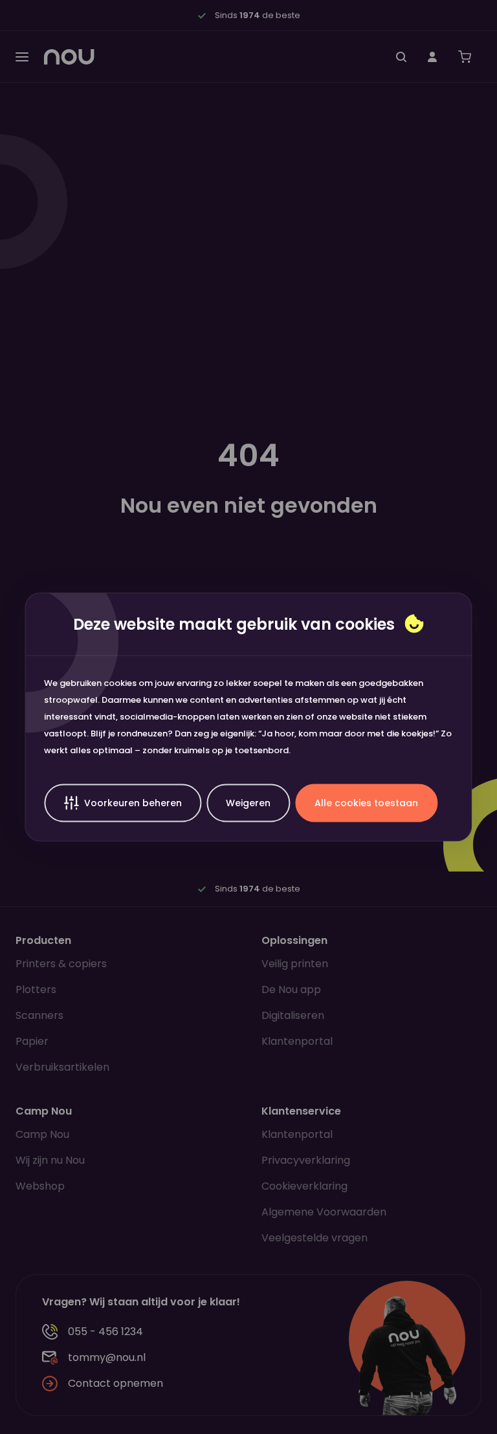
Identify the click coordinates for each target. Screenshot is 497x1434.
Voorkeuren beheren (133, 803)
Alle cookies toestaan (366, 803)
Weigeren (248, 803)
